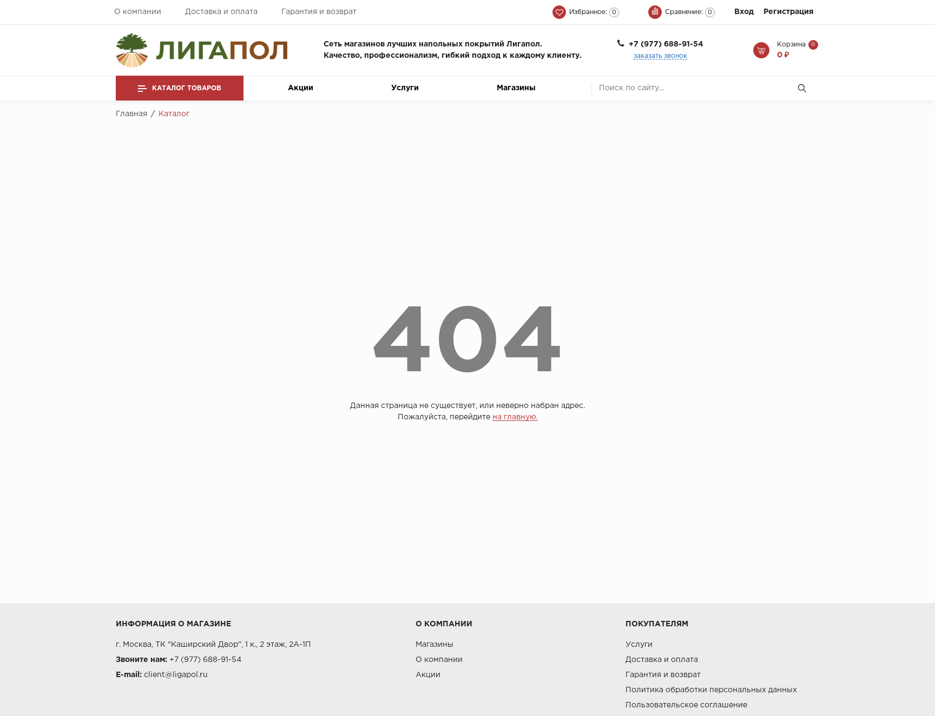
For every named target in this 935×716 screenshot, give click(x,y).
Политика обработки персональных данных (711, 690)
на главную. (515, 417)
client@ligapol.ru (176, 675)
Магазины (516, 88)
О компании (137, 12)
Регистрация (788, 12)
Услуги (405, 88)
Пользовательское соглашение (686, 705)
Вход (744, 12)
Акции (300, 88)
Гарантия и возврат (319, 12)
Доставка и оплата (221, 12)
